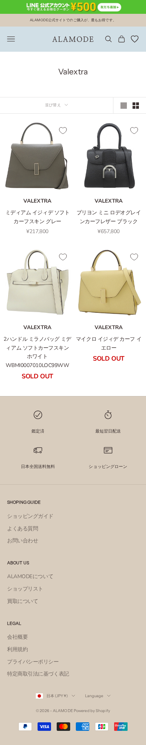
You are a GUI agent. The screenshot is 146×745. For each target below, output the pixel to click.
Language (94, 695)
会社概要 (17, 636)
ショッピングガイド (30, 516)
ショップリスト (25, 588)
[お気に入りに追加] (62, 130)
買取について (22, 601)
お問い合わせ (22, 540)
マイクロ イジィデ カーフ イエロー (108, 343)
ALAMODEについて (30, 576)
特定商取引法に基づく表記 (38, 673)
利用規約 (17, 649)
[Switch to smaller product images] (136, 105)
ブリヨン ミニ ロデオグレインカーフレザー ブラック (109, 217)
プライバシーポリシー (33, 661)
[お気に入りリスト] (134, 39)
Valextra (37, 200)
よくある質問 (22, 528)
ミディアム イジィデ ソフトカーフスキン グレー (37, 217)
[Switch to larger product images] (123, 105)
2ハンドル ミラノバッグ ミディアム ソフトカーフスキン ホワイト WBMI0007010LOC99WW (37, 352)
